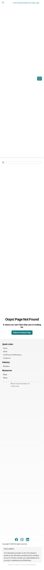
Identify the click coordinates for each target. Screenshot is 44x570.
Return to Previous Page (22, 332)
